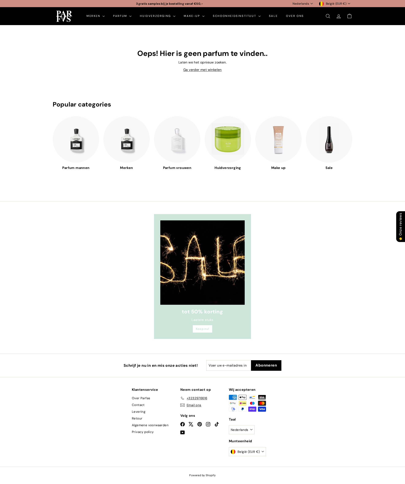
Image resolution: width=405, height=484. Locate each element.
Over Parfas (141, 398)
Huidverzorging (156, 16)
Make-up (192, 16)
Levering (138, 412)
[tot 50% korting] (202, 262)
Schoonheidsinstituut (235, 16)
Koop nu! (202, 329)
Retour (137, 418)
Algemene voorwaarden (150, 425)
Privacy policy (143, 432)
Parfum (120, 16)
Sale (273, 16)
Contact (138, 405)
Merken (93, 16)
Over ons (295, 16)
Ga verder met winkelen (202, 69)
